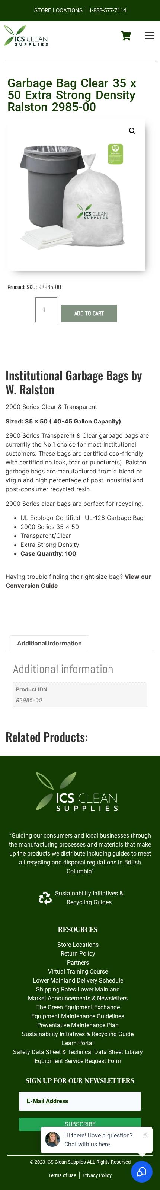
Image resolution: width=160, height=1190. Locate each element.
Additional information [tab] (49, 643)
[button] (149, 35)
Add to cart (89, 313)
